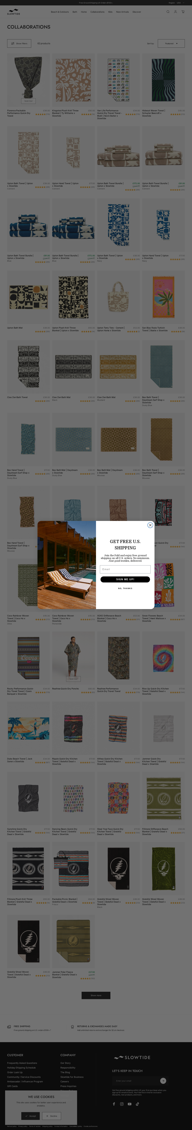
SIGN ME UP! (125, 579)
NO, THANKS (125, 588)
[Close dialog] (150, 525)
